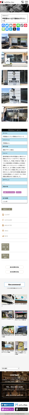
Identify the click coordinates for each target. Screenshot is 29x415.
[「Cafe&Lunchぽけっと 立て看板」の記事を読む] (8, 333)
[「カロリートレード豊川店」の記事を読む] (21, 317)
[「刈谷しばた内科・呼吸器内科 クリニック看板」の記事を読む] (8, 348)
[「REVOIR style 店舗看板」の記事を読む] (21, 333)
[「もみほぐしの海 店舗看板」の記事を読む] (21, 301)
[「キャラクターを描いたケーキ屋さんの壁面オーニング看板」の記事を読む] (21, 348)
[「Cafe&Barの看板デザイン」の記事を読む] (8, 302)
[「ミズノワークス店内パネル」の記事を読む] (8, 317)
